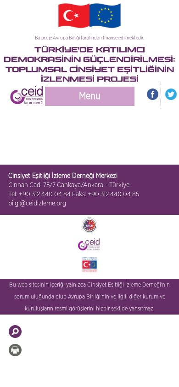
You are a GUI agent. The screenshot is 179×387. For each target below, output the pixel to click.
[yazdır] (15, 350)
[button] (15, 331)
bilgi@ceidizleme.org (37, 203)
